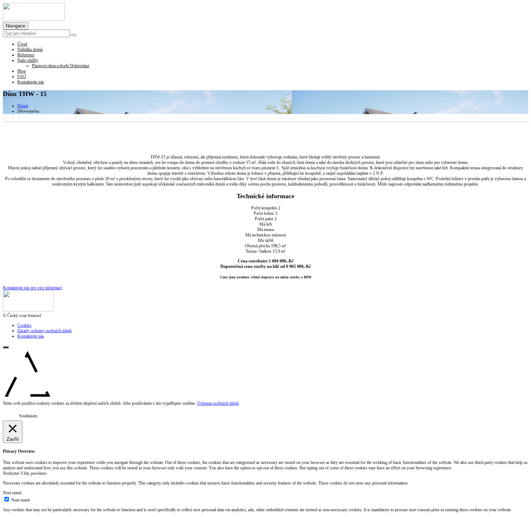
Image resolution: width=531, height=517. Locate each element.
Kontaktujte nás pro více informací (32, 287)
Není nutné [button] (12, 492)
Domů (22, 105)
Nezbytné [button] (11, 473)
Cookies (24, 325)
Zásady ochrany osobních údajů (44, 330)
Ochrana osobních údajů (218, 403)
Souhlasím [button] (28, 415)
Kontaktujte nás (30, 336)
